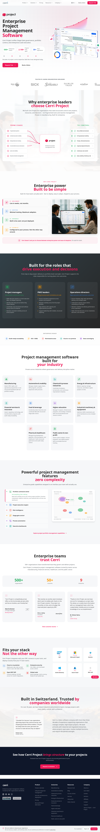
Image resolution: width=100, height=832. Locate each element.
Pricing (41, 3)
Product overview (39, 788)
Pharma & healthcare (56, 816)
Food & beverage (55, 805)
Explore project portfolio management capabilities (49, 533)
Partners (86, 796)
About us (86, 788)
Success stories (71, 793)
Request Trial (92, 3)
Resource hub (71, 788)
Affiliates (86, 799)
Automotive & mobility (57, 790)
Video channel (71, 802)
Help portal (70, 799)
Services (70, 796)
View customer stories (49, 626)
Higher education (55, 808)
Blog (69, 790)
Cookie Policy (52, 829)
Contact (86, 802)
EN (73, 3)
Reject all (86, 829)
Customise (79, 829)
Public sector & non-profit (58, 819)
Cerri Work (86, 790)
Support (86, 805)
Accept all (94, 829)
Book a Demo (81, 3)
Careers (86, 793)
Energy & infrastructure (57, 798)
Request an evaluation (49, 766)
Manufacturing (55, 788)
